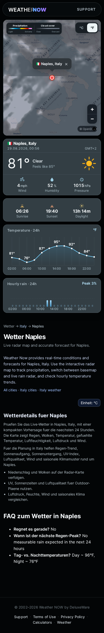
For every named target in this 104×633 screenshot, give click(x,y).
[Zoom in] (92, 109)
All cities (10, 390)
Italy (23, 326)
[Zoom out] (92, 119)
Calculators (42, 622)
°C (82, 28)
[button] (52, 78)
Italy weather (50, 390)
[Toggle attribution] (94, 129)
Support (86, 9)
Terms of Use (44, 617)
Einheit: (89, 403)
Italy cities (28, 390)
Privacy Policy (73, 617)
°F (92, 28)
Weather (64, 622)
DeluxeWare (80, 607)
